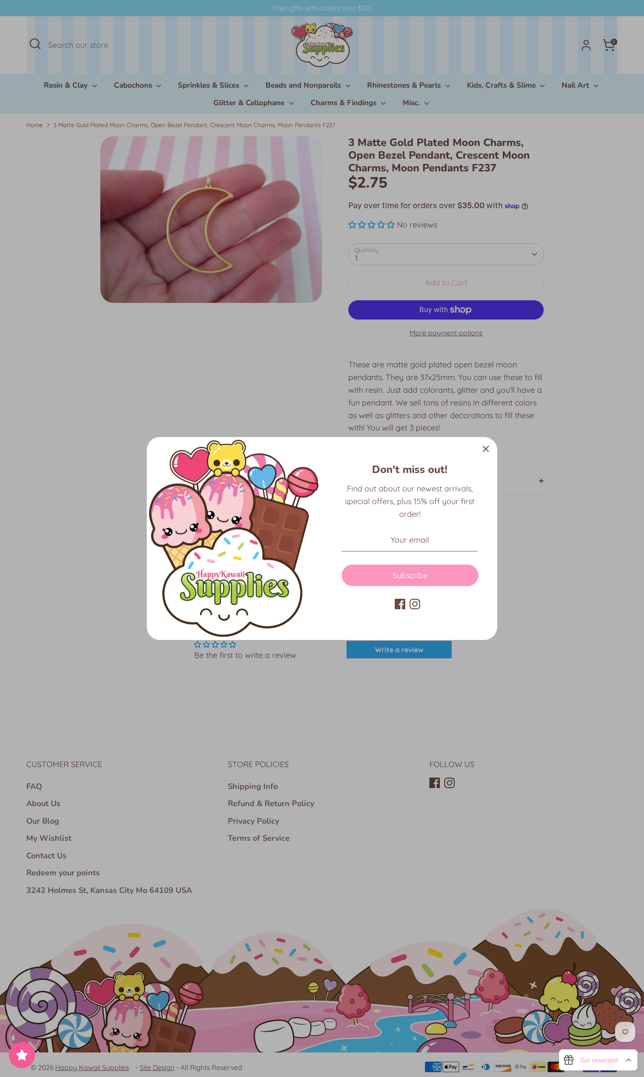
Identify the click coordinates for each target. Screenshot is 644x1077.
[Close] (485, 448)
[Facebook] (400, 604)
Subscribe (410, 575)
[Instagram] (415, 604)
